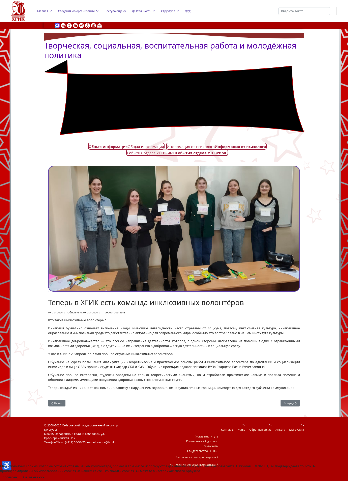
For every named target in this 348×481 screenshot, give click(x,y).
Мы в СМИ (296, 429)
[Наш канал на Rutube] (81, 25)
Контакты (227, 429)
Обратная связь (260, 429)
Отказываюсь (34, 477)
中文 (188, 11)
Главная (42, 11)
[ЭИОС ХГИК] (93, 25)
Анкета (280, 429)
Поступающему (115, 11)
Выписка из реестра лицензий (197, 457)
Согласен (10, 477)
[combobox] (304, 11)
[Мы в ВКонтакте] (63, 25)
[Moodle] (75, 25)
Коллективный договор (202, 441)
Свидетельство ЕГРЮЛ (202, 451)
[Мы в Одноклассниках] (69, 25)
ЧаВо (241, 429)
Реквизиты (210, 446)
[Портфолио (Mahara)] (87, 25)
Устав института (207, 436)
